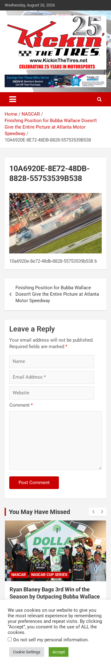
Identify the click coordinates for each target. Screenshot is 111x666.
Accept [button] (58, 652)
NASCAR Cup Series (49, 575)
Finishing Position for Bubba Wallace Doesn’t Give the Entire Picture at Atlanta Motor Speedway (57, 294)
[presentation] (93, 512)
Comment (21, 405)
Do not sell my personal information (50, 640)
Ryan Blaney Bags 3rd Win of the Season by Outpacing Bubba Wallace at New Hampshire (55, 596)
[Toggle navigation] (13, 99)
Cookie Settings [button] (26, 652)
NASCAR (18, 575)
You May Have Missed (39, 512)
